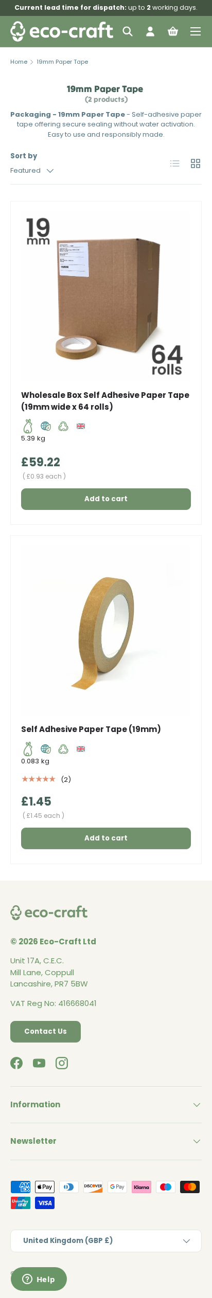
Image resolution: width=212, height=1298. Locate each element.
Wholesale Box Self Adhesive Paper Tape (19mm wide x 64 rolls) (105, 401)
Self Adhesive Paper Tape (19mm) (91, 729)
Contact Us (45, 1031)
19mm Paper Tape (62, 62)
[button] (173, 31)
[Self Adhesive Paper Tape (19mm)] (106, 631)
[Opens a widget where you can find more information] (38, 1280)
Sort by (23, 156)
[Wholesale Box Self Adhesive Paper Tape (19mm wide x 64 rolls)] (106, 296)
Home (18, 62)
